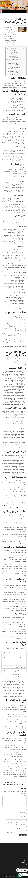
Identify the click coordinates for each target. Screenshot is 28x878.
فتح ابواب (24, 867)
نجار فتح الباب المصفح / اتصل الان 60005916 (16, 782)
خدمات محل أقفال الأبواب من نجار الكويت (17, 52)
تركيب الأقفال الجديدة (15, 53)
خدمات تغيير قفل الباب (19, 505)
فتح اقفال (24, 862)
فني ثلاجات (24, 850)
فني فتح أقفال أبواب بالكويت (15, 67)
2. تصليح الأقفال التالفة (15, 54)
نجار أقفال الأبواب (17, 507)
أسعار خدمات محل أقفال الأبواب (14, 71)
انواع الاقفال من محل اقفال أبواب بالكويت (16, 59)
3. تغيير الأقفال (13, 56)
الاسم (25, 808)
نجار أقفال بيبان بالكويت (13, 63)
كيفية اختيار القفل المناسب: (15, 61)
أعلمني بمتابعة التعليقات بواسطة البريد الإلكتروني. (16, 828)
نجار (25, 847)
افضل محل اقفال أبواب (13, 57)
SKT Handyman (14, 876)
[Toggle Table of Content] (23, 48)
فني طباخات (23, 853)
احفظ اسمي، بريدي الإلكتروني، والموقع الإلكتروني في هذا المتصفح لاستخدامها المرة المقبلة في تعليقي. (15, 823)
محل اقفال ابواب (12, 50)
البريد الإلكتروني (23, 812)
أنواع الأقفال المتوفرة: (14, 60)
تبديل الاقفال (6, 505)
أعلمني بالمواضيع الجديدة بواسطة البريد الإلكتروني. (15, 832)
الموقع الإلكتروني (23, 816)
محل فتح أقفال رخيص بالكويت (14, 74)
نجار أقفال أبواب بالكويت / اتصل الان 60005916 (12, 784)
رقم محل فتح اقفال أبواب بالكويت (15, 68)
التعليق (25, 795)
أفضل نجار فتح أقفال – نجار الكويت (16, 72)
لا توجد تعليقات (14, 25)
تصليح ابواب (24, 864)
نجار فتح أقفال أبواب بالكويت (15, 64)
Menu (24, 11)
